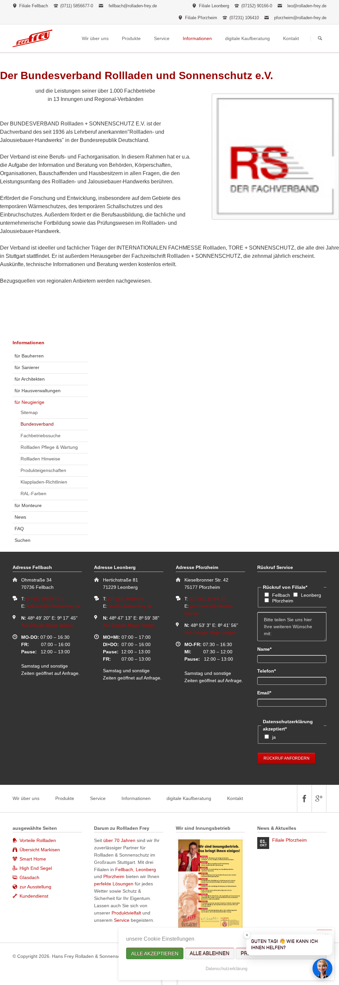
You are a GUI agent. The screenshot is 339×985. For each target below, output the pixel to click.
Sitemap (29, 412)
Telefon (268, 671)
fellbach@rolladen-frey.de (133, 5)
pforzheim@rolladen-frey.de (300, 17)
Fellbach (281, 595)
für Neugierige (29, 402)
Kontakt (235, 798)
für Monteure (28, 505)
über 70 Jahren (120, 840)
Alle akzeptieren (154, 953)
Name (268, 649)
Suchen (320, 38)
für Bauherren (29, 355)
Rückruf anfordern (287, 758)
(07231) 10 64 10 (207, 598)
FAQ (19, 528)
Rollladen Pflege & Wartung (49, 447)
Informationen (28, 342)
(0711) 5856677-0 (45, 598)
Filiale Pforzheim (289, 840)
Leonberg (311, 595)
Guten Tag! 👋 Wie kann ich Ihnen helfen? (284, 945)
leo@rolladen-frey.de (306, 5)
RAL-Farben (33, 493)
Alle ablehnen (209, 953)
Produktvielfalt (126, 912)
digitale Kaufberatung (189, 798)
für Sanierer (27, 367)
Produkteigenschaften (43, 470)
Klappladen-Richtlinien (44, 482)
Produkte (64, 798)
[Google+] (319, 798)
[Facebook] (304, 798)
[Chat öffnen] (322, 968)
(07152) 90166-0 (125, 598)
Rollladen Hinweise (40, 458)
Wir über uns (26, 798)
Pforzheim (282, 600)
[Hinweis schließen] (247, 935)
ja (274, 737)
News (20, 517)
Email (268, 692)
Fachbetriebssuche (41, 435)
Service (98, 798)
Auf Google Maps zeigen (47, 625)
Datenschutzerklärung (226, 968)
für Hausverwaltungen (38, 390)
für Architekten (30, 379)
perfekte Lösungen (113, 883)
